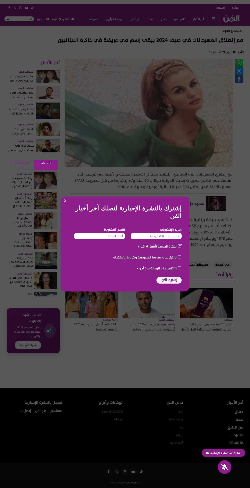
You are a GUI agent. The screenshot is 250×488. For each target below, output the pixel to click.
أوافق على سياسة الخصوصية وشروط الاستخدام (145, 257)
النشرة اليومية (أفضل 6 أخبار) (157, 246)
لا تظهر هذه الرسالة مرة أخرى (157, 268)
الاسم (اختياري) (114, 229)
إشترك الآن (169, 280)
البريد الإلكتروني (171, 229)
